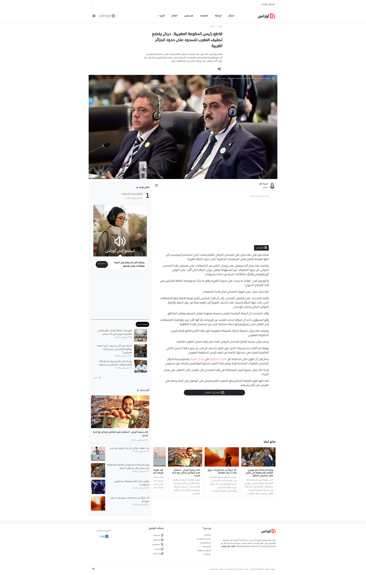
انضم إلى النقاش (212, 392)
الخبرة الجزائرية (218, 359)
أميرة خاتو (263, 184)
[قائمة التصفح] (94, 16)
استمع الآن (102, 263)
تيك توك (156, 554)
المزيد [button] (162, 15)
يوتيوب (157, 549)
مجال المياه (197, 359)
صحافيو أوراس (205, 543)
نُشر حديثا (144, 390)
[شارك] (219, 68)
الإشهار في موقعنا (204, 550)
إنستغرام (156, 540)
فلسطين (188, 15)
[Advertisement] (214, 222)
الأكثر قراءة (144, 187)
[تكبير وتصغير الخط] (156, 185)
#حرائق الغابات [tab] (142, 324)
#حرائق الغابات (267, 4)
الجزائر (231, 15)
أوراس (220, 26)
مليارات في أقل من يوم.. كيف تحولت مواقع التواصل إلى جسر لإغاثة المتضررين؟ (114, 349)
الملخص (259, 247)
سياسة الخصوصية (204, 539)
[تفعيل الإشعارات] (92, 3)
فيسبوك (157, 535)
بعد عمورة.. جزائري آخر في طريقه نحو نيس (129, 448)
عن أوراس (207, 535)
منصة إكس (156, 544)
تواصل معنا (207, 547)
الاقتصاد (204, 15)
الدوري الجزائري (105, 16)
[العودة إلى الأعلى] (93, 569)
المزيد (95, 378)
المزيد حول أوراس (228, 546)
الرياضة (218, 15)
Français (207, 554)
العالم (174, 15)
